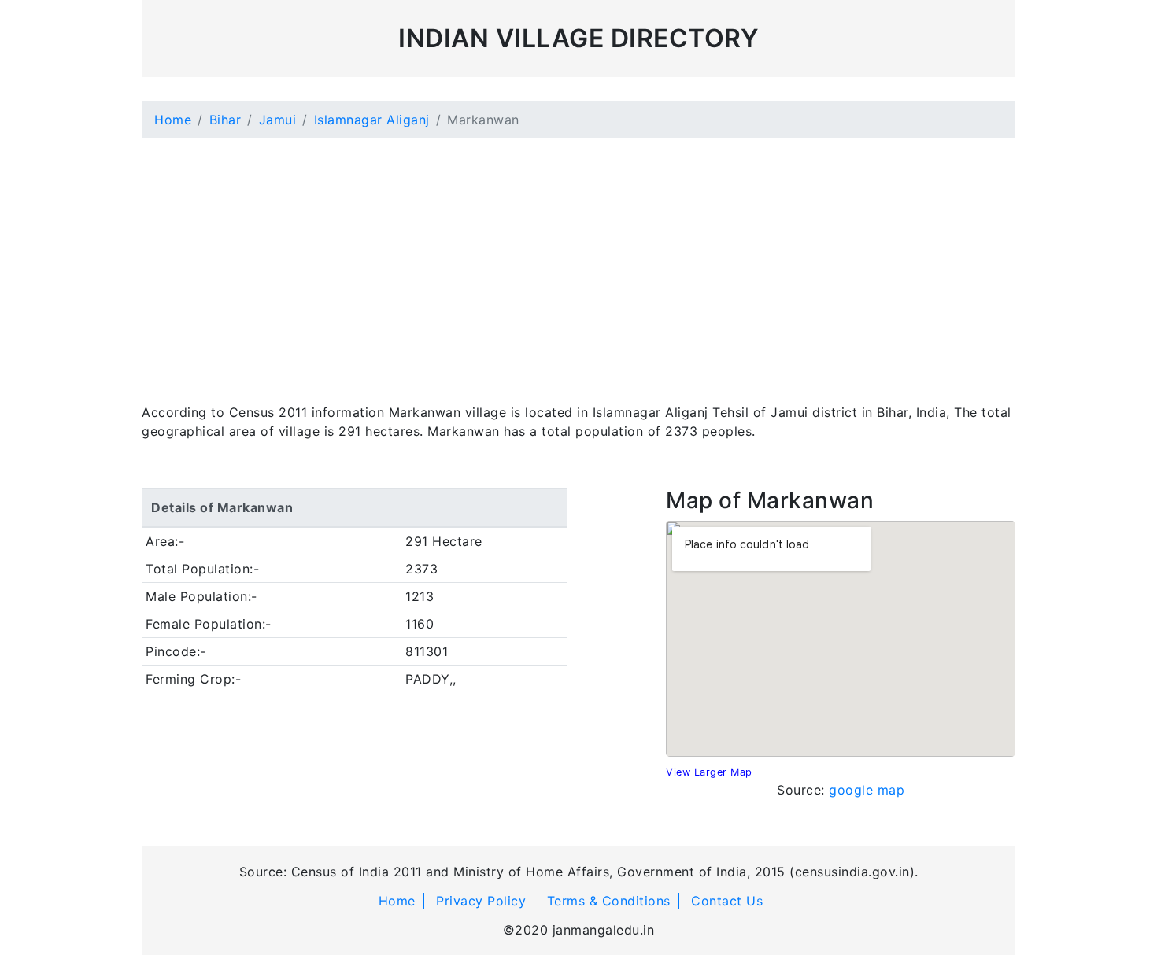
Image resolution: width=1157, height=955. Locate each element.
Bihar (225, 119)
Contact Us (727, 901)
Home (172, 119)
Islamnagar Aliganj (372, 119)
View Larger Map (709, 772)
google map (866, 790)
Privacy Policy (481, 901)
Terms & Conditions (609, 901)
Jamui (278, 119)
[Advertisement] (578, 261)
